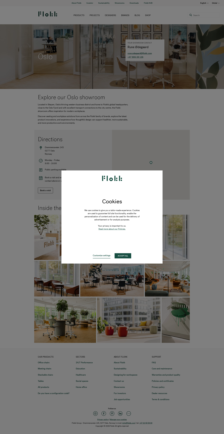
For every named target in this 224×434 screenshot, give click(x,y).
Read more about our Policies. (112, 229)
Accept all (123, 256)
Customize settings (101, 255)
